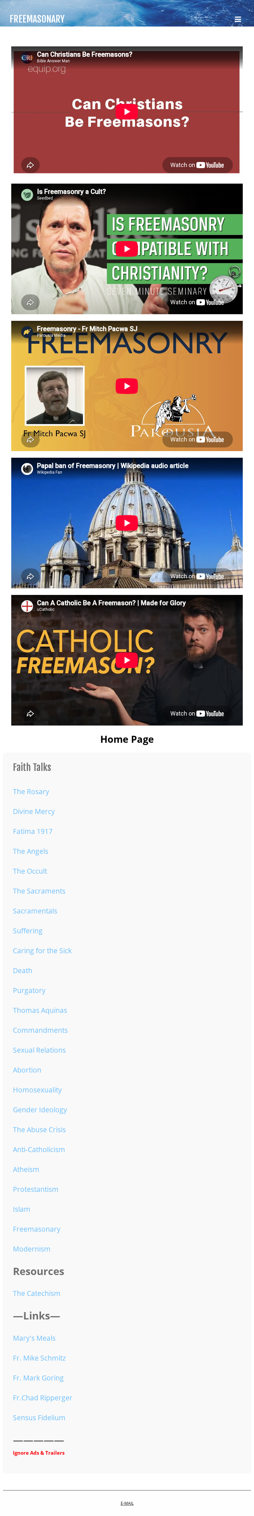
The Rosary (31, 791)
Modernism (32, 1249)
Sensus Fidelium (39, 1417)
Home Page (127, 738)
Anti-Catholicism (39, 1149)
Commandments (40, 1030)
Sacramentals (35, 910)
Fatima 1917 (33, 831)
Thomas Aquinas (40, 1010)
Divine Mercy (34, 811)
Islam (21, 1209)
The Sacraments (39, 891)
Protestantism (36, 1189)
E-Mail (127, 1503)
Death (22, 970)
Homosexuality (37, 1089)
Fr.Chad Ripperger (42, 1397)
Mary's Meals (34, 1338)
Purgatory (29, 990)
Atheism (26, 1169)
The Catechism (37, 1293)
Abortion (27, 1070)
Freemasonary (37, 1229)
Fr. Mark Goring (38, 1377)
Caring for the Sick (42, 950)
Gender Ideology (40, 1109)
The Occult (30, 871)
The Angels (30, 851)
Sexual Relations (39, 1050)
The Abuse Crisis (39, 1129)
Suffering (28, 930)
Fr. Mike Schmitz (39, 1358)
